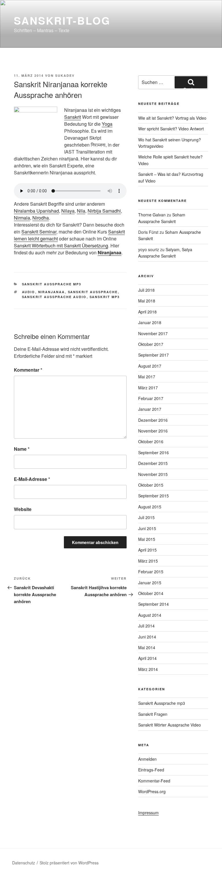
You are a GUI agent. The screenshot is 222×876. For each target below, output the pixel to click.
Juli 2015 (146, 517)
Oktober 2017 (150, 344)
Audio (28, 292)
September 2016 (153, 452)
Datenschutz (23, 863)
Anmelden (147, 759)
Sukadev (65, 75)
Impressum (148, 812)
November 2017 (153, 333)
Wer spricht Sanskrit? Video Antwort (171, 129)
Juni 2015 (147, 528)
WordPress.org (152, 791)
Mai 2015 (146, 539)
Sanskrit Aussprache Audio (54, 297)
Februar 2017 (150, 398)
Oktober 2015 (150, 485)
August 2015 (149, 507)
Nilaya (68, 210)
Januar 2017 (149, 409)
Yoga (107, 124)
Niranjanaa (109, 252)
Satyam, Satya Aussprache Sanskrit (165, 253)
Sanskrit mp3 (105, 297)
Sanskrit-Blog (62, 20)
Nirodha (40, 217)
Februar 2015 (150, 571)
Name (21, 449)
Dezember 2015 (153, 463)
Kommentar (28, 369)
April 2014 (147, 658)
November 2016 (153, 431)
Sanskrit (72, 117)
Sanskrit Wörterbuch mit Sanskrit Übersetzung (61, 245)
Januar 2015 (149, 582)
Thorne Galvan (152, 215)
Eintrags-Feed (151, 770)
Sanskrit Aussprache (93, 292)
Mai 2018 (146, 301)
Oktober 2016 (150, 441)
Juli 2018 (146, 290)
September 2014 (153, 604)
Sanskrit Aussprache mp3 (52, 284)
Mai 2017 (146, 376)
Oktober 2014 (150, 593)
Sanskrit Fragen (152, 714)
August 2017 (149, 366)
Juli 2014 (146, 626)
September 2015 (153, 496)
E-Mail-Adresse (32, 479)
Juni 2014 (147, 637)
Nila (81, 210)
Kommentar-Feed (154, 781)
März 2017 (148, 387)
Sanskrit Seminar (38, 231)
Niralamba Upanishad (36, 210)
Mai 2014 (146, 647)
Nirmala (22, 217)
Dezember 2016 (153, 420)
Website (23, 509)
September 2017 (153, 355)
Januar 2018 (149, 322)
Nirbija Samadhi (104, 210)
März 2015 (148, 561)
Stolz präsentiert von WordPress (69, 863)
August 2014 (149, 615)
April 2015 (147, 550)
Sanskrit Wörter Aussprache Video (169, 725)
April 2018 (147, 312)
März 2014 (148, 669)
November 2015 (153, 474)
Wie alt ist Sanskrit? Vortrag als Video (172, 118)
